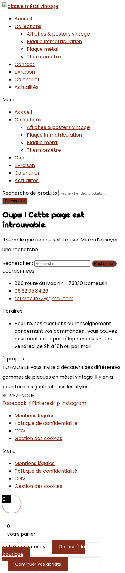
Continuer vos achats (38, 564)
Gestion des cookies (38, 438)
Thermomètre (44, 56)
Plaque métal (42, 49)
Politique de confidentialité (46, 423)
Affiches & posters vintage (58, 33)
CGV (20, 430)
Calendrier (27, 79)
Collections (28, 26)
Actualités (27, 87)
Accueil (23, 18)
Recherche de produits (30, 192)
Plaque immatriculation (54, 41)
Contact (25, 64)
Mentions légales (35, 415)
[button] (62, 99)
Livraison (25, 71)
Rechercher (15, 201)
